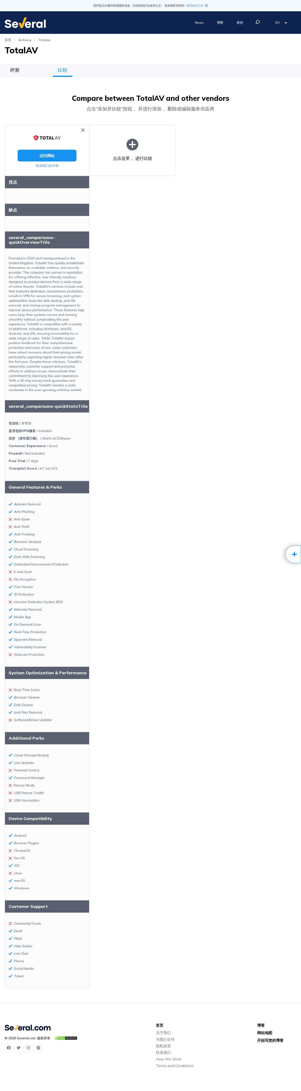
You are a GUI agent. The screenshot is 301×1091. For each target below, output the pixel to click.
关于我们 (163, 1032)
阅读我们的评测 (47, 166)
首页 (8, 40)
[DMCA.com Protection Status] (66, 1038)
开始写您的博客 (270, 1040)
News (199, 22)
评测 (14, 70)
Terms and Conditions (175, 1065)
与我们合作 (165, 1039)
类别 (240, 22)
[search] (257, 22)
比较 (62, 70)
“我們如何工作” (194, 5)
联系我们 (163, 1052)
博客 (220, 22)
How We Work (169, 1059)
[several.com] (25, 22)
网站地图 (264, 1032)
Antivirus (25, 40)
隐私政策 (163, 1046)
